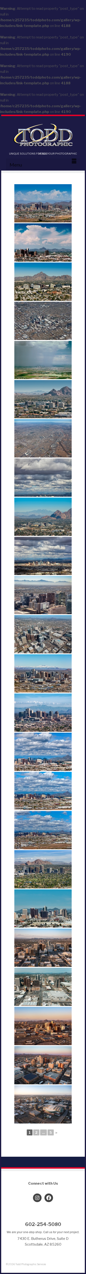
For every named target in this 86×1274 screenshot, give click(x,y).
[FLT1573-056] (43, 869)
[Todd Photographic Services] (43, 135)
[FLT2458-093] (43, 1065)
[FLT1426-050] (43, 987)
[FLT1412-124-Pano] (43, 752)
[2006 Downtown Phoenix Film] (43, 360)
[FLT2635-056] (43, 634)
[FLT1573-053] (43, 712)
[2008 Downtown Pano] (43, 242)
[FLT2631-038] (43, 595)
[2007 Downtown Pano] (43, 203)
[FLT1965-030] (43, 438)
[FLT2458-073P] (43, 1026)
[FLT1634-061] (43, 517)
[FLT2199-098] (43, 477)
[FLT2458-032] (43, 1104)
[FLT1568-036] (43, 282)
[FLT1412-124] (43, 830)
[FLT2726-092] (43, 673)
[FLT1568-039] (43, 399)
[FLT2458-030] (43, 948)
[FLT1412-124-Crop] (43, 791)
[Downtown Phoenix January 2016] (43, 556)
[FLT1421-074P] (43, 908)
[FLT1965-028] (43, 321)
